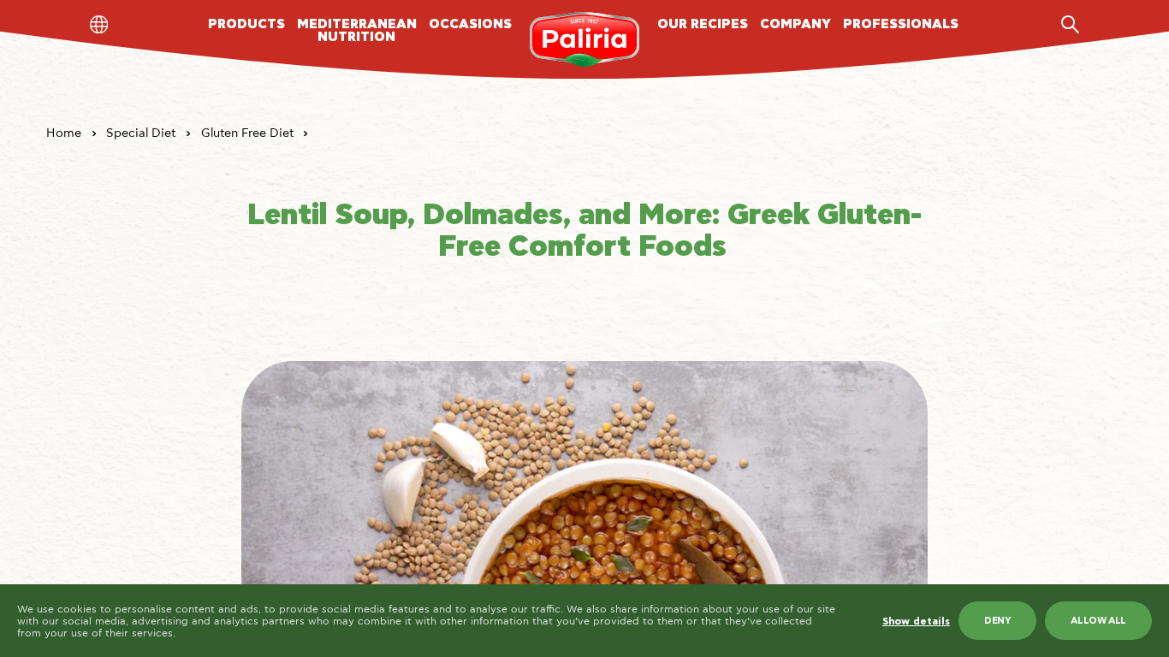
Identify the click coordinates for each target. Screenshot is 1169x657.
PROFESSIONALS (900, 24)
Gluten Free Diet (247, 133)
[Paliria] (584, 39)
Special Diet (140, 133)
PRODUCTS (246, 24)
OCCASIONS (470, 24)
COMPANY (795, 24)
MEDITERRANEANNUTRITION (357, 31)
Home (63, 133)
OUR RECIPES (702, 24)
